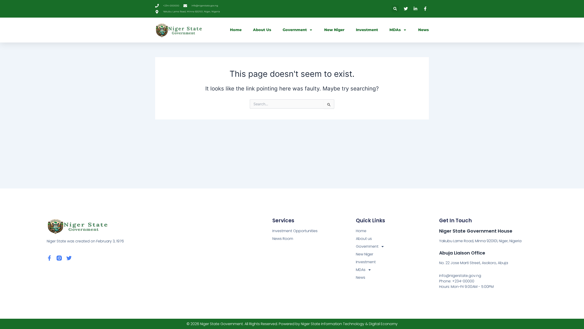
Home (236, 30)
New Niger (334, 30)
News (423, 30)
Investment (367, 30)
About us (262, 30)
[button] (395, 8)
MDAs (395, 30)
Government (295, 30)
